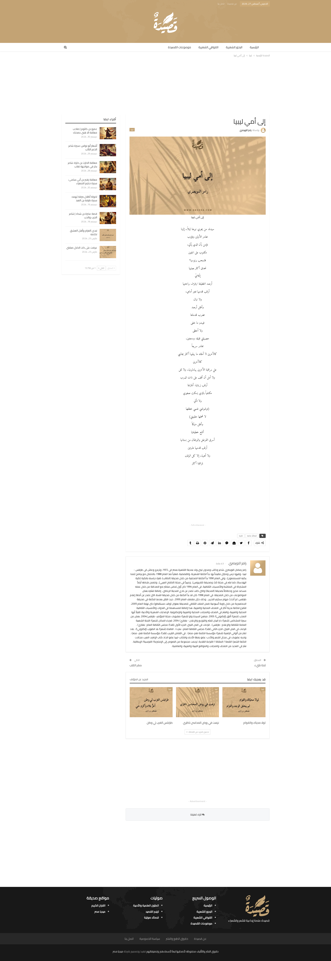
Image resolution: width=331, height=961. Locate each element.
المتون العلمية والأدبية (146, 905)
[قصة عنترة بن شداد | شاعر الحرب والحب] (108, 218)
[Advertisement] (165, 85)
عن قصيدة (232, 4)
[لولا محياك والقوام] (243, 702)
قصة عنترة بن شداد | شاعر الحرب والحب (83, 215)
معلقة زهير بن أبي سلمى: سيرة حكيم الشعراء (82, 181)
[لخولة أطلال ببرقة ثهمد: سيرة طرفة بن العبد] (108, 201)
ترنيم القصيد (152, 911)
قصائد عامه (252, 536)
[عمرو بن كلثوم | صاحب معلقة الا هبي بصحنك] (108, 133)
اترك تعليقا (196, 814)
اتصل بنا (221, 4)
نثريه (241, 536)
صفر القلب (135, 665)
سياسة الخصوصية (149, 938)
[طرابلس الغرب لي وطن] (151, 702)
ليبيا (132, 129)
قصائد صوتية (151, 917)
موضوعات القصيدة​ (179, 47)
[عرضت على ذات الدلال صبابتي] (108, 252)
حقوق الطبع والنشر (177, 938)
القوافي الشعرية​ (208, 47)
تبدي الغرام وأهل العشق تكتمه (83, 232)
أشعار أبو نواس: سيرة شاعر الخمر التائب (82, 147)
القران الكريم (98, 905)
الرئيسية (254, 47)
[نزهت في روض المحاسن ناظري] (197, 702)
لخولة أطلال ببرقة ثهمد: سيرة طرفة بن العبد (84, 198)
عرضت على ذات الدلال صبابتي (81, 247)
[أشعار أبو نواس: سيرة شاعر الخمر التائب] (108, 150)
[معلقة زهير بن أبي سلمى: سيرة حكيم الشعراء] (108, 184)
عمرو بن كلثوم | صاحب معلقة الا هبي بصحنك (85, 130)
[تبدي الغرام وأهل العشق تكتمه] (108, 235)
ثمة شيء (260, 665)
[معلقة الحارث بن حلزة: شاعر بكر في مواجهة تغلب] (108, 167)
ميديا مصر (99, 911)
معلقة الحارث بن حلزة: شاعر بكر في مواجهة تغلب (82, 164)
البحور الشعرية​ (234, 47)
